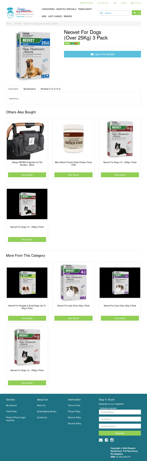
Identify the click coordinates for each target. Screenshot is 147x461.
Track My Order (103, 3)
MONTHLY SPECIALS (66, 9)
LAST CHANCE (55, 16)
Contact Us (42, 417)
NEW (44, 16)
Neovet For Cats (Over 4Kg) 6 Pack (120, 305)
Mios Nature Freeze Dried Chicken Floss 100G (73, 163)
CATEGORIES (48, 9)
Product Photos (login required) (16, 419)
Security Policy (74, 423)
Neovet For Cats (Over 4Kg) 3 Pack (73, 305)
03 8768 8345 (86, 3)
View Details (27, 174)
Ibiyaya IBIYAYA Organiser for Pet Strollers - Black (27, 163)
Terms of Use (74, 405)
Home (8, 23)
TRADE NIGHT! (85, 9)
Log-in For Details (103, 54)
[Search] (101, 13)
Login (115, 3)
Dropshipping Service (46, 411)
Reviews (45, 88)
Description (13, 88)
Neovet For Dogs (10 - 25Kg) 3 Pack (120, 162)
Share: (67, 43)
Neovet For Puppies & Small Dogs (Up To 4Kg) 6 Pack (27, 307)
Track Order (11, 411)
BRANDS (68, 16)
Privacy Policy (74, 411)
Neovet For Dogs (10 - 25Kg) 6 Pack (27, 226)
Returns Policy (74, 417)
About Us (41, 405)
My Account (11, 405)
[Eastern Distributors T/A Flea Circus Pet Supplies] (21, 12)
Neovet (18, 23)
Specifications (29, 88)
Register (124, 3)
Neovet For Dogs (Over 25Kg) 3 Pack (41, 23)
